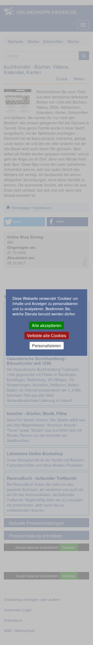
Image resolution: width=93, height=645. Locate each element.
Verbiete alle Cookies (46, 335)
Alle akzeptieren (46, 325)
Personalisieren (46, 346)
